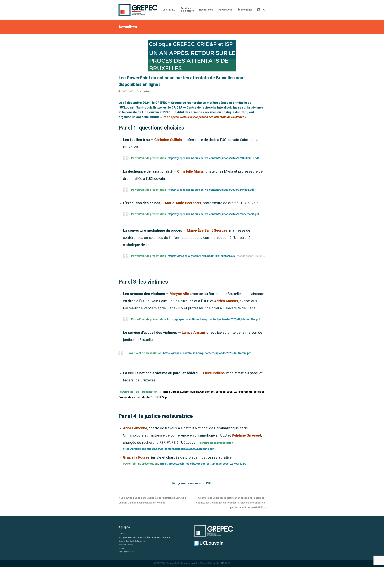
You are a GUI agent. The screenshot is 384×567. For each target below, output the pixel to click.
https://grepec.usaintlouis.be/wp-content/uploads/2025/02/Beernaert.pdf (213, 214)
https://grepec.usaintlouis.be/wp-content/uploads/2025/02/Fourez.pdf (203, 463)
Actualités (145, 91)
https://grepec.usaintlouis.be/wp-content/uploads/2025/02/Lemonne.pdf (168, 448)
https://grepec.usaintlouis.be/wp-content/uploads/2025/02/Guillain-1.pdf (213, 158)
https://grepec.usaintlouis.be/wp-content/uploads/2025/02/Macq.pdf (211, 189)
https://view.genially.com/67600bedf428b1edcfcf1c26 (201, 255)
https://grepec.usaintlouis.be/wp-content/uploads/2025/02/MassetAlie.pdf (213, 319)
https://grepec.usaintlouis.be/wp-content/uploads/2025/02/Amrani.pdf (207, 353)
